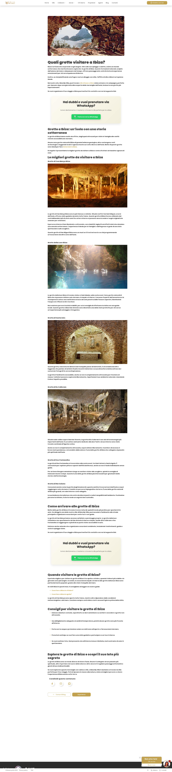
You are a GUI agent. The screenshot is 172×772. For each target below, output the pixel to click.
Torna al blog (60, 695)
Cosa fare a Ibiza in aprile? (62, 594)
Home (47, 3)
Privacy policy (23, 770)
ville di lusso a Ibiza (87, 83)
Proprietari (91, 3)
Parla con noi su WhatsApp (88, 117)
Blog (107, 3)
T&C (32, 770)
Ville (53, 3)
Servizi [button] (71, 3)
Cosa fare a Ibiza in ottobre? (62, 590)
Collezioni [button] (61, 3)
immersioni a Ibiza (70, 147)
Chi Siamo (81, 3)
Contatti (115, 3)
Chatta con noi (158, 3)
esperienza (81, 695)
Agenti (100, 3)
